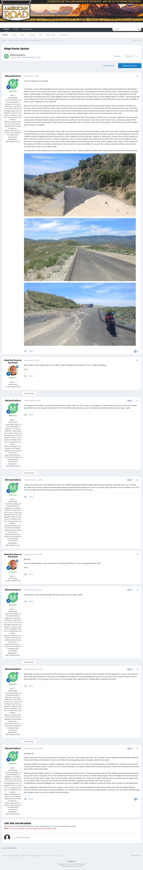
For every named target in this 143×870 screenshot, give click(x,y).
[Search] (138, 29)
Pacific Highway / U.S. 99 (31, 57)
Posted (31, 76)
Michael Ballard (18, 55)
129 (13, 95)
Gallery (14, 35)
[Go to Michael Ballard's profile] (6, 56)
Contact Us (71, 861)
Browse (6, 29)
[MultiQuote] (25, 351)
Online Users (50, 35)
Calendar (31, 35)
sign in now (53, 826)
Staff (40, 35)
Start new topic (108, 66)
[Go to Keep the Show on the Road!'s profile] (13, 370)
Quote (31, 351)
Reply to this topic (130, 66)
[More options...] (137, 76)
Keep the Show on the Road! (13, 361)
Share (118, 56)
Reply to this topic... (23, 837)
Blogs (22, 35)
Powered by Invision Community (71, 866)
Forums (5, 35)
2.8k (13, 382)
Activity (15, 29)
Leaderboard (63, 35)
